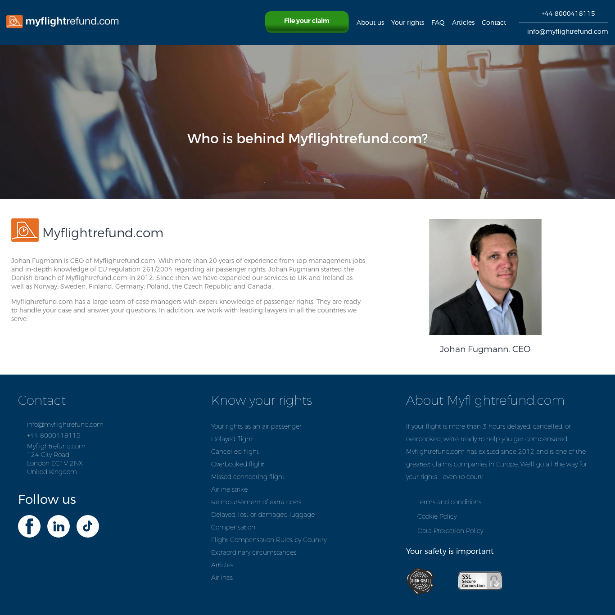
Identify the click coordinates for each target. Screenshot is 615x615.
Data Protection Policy (450, 531)
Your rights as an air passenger (256, 426)
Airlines (222, 578)
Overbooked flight (237, 464)
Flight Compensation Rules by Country (268, 540)
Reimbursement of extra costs (256, 502)
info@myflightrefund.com (567, 31)
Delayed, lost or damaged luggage (263, 515)
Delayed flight (232, 439)
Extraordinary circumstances (253, 552)
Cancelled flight (235, 452)
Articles (222, 565)
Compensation (233, 527)
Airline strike (229, 489)
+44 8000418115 (568, 13)
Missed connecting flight (248, 477)
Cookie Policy (437, 516)
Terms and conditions (449, 502)
